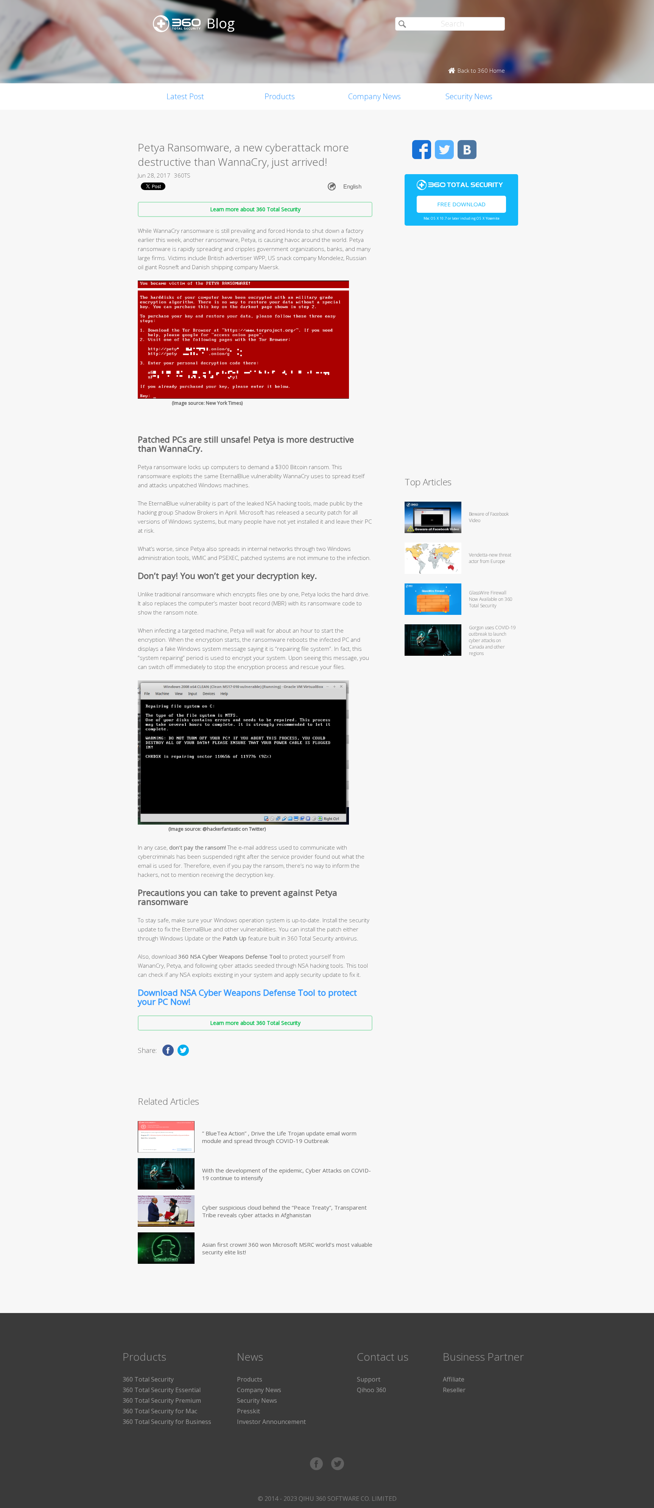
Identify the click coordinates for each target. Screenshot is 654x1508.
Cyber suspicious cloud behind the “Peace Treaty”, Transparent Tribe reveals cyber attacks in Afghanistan (284, 1211)
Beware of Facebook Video (489, 517)
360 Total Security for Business (167, 1422)
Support (368, 1379)
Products (280, 96)
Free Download (461, 204)
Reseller (454, 1390)
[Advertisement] (461, 354)
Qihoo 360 (371, 1390)
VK (467, 149)
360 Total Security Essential (162, 1390)
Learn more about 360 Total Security (255, 209)
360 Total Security (148, 1379)
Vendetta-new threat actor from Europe (490, 558)
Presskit (248, 1411)
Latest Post (185, 96)
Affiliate (453, 1379)
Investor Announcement (271, 1422)
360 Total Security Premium (162, 1400)
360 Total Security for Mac (160, 1411)
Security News (468, 96)
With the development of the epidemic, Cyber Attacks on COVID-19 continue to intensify (286, 1174)
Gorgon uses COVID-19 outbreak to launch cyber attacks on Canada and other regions (492, 640)
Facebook (421, 149)
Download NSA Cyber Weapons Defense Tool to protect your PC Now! (247, 997)
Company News (374, 96)
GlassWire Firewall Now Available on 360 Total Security (490, 599)
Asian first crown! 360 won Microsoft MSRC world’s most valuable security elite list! (287, 1248)
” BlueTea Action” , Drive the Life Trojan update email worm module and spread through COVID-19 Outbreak (279, 1137)
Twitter (444, 149)
